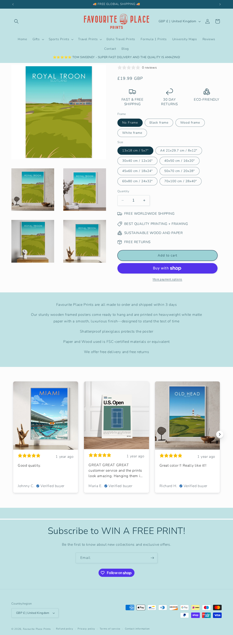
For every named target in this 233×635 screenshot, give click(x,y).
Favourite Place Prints (37, 629)
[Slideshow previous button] (13, 434)
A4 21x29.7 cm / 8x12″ (178, 150)
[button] (16, 21)
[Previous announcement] (13, 4)
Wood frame (190, 122)
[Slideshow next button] (219, 434)
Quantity (123, 191)
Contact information (137, 628)
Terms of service (110, 628)
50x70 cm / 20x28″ (179, 171)
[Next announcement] (220, 4)
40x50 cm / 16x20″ (179, 161)
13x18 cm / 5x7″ (135, 150)
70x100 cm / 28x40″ (180, 181)
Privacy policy (86, 628)
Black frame (158, 122)
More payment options (167, 279)
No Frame (130, 122)
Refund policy (64, 628)
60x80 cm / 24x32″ (137, 181)
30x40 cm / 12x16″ (137, 161)
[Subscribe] (152, 558)
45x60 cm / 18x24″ (137, 171)
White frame (132, 133)
